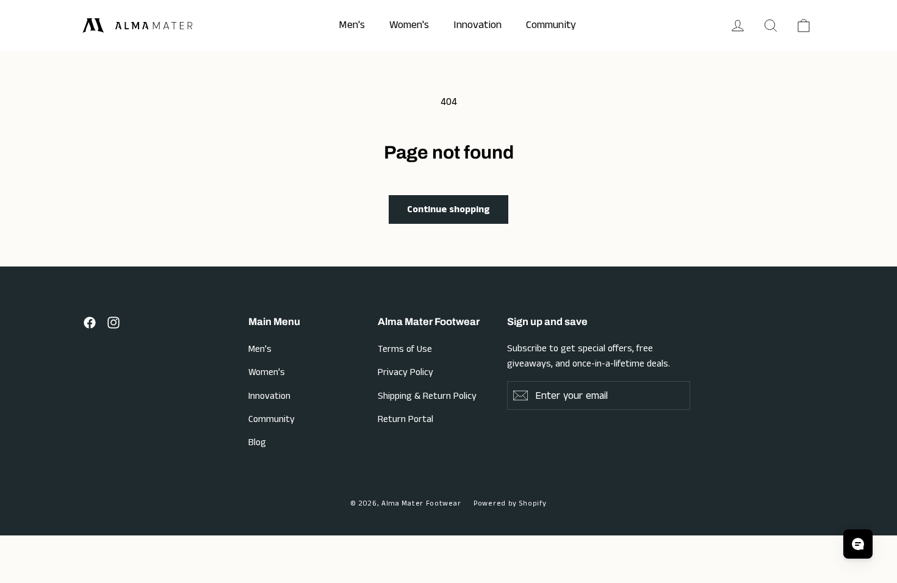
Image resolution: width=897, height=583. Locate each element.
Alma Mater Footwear (421, 503)
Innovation (269, 396)
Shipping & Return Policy (427, 396)
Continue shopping (448, 209)
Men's (260, 349)
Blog (257, 442)
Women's (266, 372)
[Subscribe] (520, 395)
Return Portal (405, 419)
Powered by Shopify (510, 503)
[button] (770, 25)
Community (271, 419)
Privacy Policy (405, 372)
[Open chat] (858, 544)
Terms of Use (405, 349)
